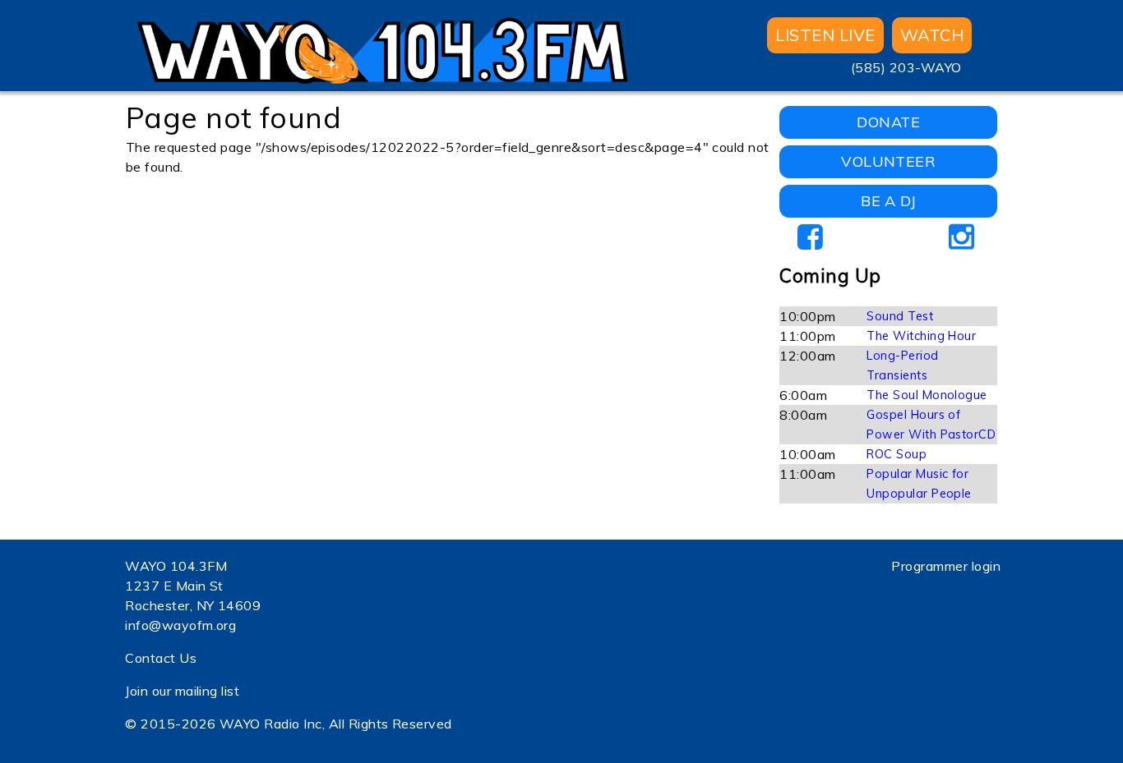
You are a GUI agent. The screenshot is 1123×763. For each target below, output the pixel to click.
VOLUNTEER (888, 161)
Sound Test (900, 316)
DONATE (888, 122)
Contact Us (160, 658)
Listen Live (825, 35)
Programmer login (946, 566)
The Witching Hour (921, 336)
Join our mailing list (182, 691)
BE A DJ (888, 200)
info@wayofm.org (180, 625)
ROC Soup (897, 454)
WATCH (932, 35)
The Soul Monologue (927, 395)
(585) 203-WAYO (906, 67)
